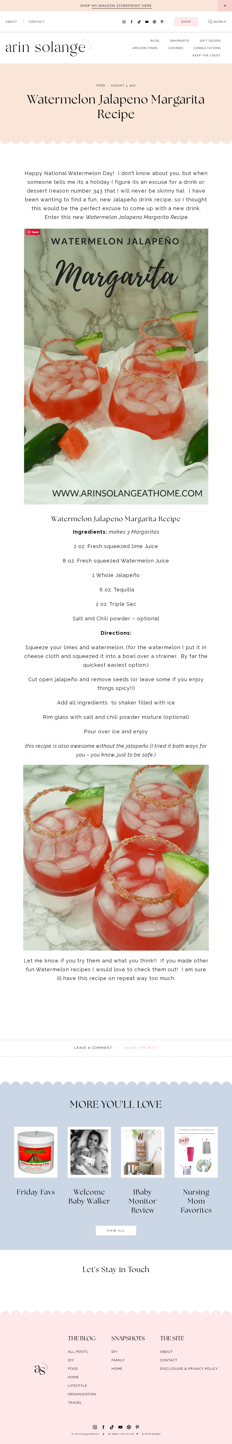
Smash (156, 1433)
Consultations (207, 48)
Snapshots (179, 40)
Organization (82, 1394)
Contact (37, 21)
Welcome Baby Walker (89, 1197)
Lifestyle (77, 1386)
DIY (71, 1360)
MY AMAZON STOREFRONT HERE (122, 6)
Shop (186, 21)
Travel (75, 1403)
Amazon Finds (145, 48)
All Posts (78, 1352)
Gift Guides (210, 40)
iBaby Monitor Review (143, 1201)
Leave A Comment (93, 1048)
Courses (176, 48)
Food (100, 85)
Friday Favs (36, 1192)
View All (116, 1230)
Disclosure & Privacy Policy (189, 1369)
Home (73, 1377)
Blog (155, 40)
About (11, 21)
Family (118, 1360)
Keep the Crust (207, 55)
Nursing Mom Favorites (196, 1201)
